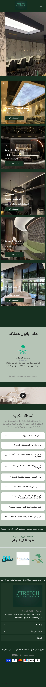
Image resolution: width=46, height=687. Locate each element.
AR (3, 684)
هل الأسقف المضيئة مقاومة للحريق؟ (25, 477)
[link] (23, 44)
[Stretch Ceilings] (21, 6)
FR (9, 684)
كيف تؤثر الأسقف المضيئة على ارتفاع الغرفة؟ (26, 467)
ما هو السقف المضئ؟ (32, 436)
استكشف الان (14, 118)
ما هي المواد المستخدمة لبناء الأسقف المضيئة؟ (25, 455)
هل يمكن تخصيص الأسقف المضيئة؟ (26, 517)
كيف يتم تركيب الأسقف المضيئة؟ (27, 487)
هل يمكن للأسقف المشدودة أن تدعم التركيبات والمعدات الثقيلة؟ (26, 497)
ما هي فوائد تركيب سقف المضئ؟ (27, 445)
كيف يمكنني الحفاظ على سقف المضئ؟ (25, 507)
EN (6, 684)
